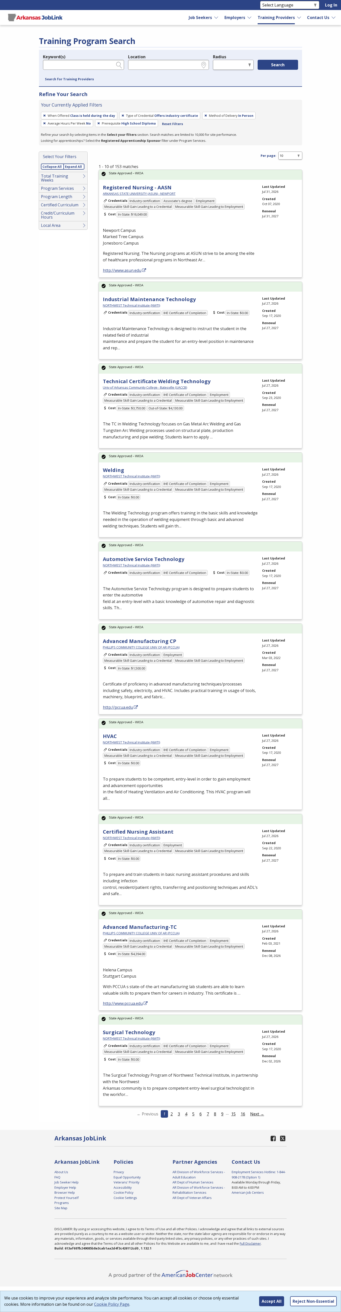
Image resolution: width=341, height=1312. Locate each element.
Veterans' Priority (126, 1182)
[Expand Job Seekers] (216, 17)
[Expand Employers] (250, 17)
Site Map (60, 1208)
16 (243, 1114)
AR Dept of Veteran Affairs (192, 1197)
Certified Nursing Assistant (138, 831)
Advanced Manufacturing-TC (140, 927)
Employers (234, 17)
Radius (219, 57)
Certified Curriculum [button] (59, 205)
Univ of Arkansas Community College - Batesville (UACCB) (145, 387)
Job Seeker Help (66, 1182)
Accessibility (123, 1187)
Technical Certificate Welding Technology (156, 381)
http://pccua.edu (118, 707)
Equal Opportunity (127, 1177)
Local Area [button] (50, 225)
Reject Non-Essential (313, 1301)
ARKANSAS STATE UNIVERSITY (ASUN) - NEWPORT (139, 193)
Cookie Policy (123, 1192)
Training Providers (276, 17)
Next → (257, 1114)
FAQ (57, 1177)
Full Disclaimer (250, 1243)
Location (137, 57)
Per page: (268, 155)
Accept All (272, 1301)
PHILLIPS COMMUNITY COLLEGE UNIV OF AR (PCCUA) (141, 647)
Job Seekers (200, 17)
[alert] (200, 175)
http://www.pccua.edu (123, 1003)
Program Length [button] (56, 196)
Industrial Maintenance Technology (149, 299)
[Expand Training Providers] (299, 17)
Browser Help (64, 1192)
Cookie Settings (125, 1197)
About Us (61, 1172)
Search (278, 65)
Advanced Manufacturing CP (139, 641)
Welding (113, 470)
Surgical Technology (129, 1032)
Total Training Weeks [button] (54, 178)
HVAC (110, 736)
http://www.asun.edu (122, 270)
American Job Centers (248, 1192)
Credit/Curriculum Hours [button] (57, 215)
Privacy (119, 1172)
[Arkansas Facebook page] (273, 1138)
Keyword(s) (54, 57)
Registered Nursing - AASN (137, 187)
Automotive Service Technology (143, 559)
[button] (69, 79)
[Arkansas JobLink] (35, 17)
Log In (331, 5)
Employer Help (65, 1187)
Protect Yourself (66, 1197)
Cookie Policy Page (111, 1304)
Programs (61, 1202)
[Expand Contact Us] (334, 17)
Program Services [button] (57, 188)
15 (233, 1114)
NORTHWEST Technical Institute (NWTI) (131, 305)
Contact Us (318, 17)
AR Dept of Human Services (192, 1182)
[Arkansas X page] (283, 1138)
